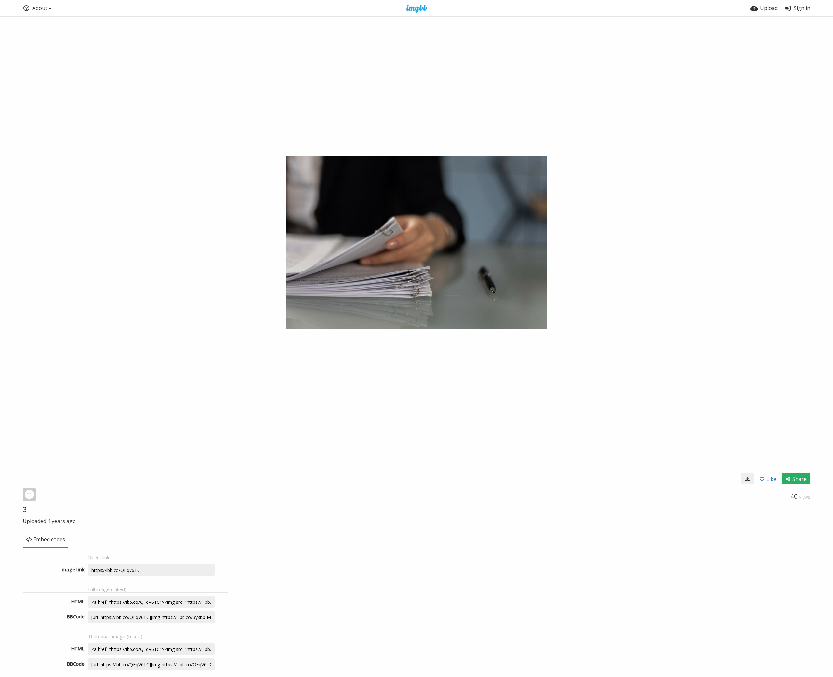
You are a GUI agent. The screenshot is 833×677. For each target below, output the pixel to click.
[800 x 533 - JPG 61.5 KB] (747, 478)
